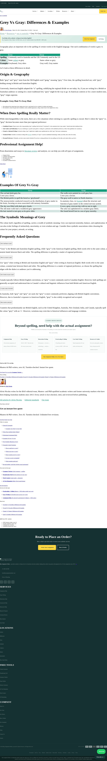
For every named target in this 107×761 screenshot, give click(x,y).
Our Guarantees (3, 722)
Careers (1, 738)
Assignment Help (3, 591)
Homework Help (3, 607)
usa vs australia (3, 15)
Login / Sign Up (104, 6)
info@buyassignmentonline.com (8, 573)
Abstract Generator (4, 685)
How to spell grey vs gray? (12, 448)
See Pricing (101, 39)
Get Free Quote (3, 419)
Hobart (1, 652)
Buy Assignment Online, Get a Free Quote (53, 356)
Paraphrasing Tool (3, 673)
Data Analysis (3, 619)
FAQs (93, 6)
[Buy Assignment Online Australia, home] (4, 11)
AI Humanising (3, 697)
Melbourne (2, 636)
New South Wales (3, 660)
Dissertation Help (3, 599)
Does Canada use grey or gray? (13, 454)
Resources (11, 33)
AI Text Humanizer (4, 689)
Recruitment (31, 752)
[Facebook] (1, 582)
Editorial (43, 752)
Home (2, 33)
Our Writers (2, 714)
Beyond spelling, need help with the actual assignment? (15, 464)
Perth (1, 640)
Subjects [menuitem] (42, 11)
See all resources (4, 485)
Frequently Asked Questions (9, 445)
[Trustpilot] (9, 582)
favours (29, 134)
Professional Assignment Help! (10, 435)
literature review (30, 151)
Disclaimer (65, 752)
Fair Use (36, 752)
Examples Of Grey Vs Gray (9, 438)
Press (40, 752)
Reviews (1, 726)
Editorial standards (32, 400)
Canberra (2, 648)
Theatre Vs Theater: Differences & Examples (13, 511)
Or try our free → (14, 372)
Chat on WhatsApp (6, 577)
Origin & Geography (8, 425)
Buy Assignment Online (5, 564)
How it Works (88, 6)
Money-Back (55, 752)
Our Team (2, 710)
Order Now (103, 11)
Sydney (1, 632)
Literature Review (3, 615)
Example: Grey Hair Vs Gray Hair (14, 428)
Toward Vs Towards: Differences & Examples (13, 508)
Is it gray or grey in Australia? (12, 458)
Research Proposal (3, 611)
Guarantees (98, 6)
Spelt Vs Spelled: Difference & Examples (12, 514)
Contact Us (2, 734)
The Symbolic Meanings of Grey (10, 441)
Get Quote (2, 372)
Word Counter (3, 693)
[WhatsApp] (12, 582)
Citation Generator (4, 669)
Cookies (69, 752)
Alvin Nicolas (8, 30)
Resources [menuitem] (64, 11)
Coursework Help (3, 603)
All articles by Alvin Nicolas (11, 400)
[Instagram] (5, 582)
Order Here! (3, 163)
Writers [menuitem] (58, 11)
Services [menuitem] (34, 11)
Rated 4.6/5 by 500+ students (13, 3)
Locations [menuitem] (50, 11)
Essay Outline (3, 681)
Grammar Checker (4, 677)
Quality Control (48, 752)
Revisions (60, 752)
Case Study (2, 622)
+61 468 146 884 (3, 3)
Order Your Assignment (89, 38)
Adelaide (2, 644)
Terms (76, 752)
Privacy (73, 752)
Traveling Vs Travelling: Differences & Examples (14, 504)
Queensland (2, 656)
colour (15, 60)
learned (80, 201)
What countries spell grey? (12, 461)
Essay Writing (3, 595)
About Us (2, 706)
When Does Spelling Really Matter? (11, 432)
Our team (45, 400)
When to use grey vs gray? (12, 451)
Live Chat (9, 419)
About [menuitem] (72, 11)
